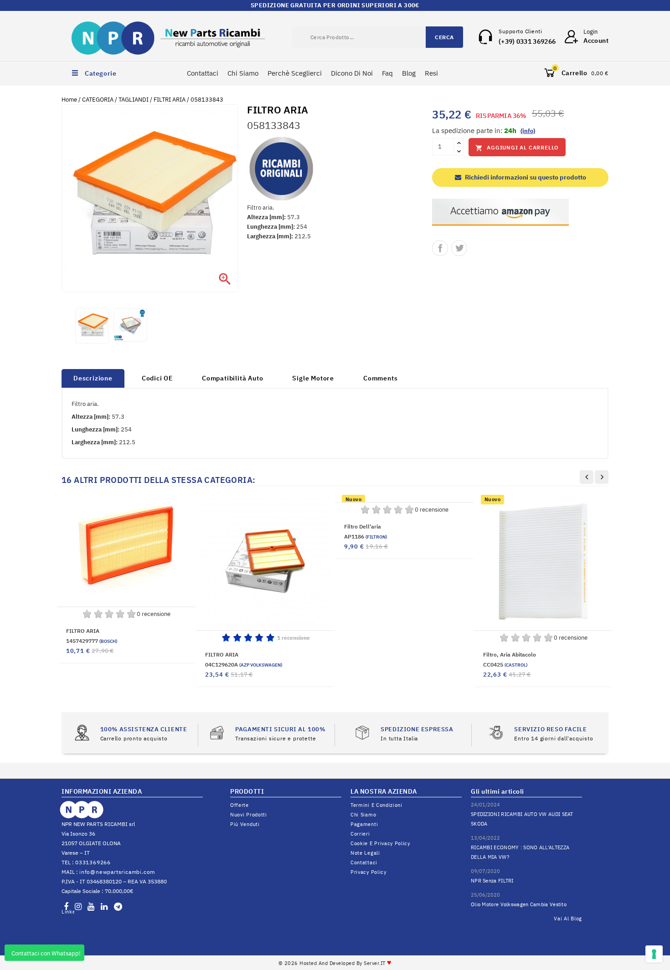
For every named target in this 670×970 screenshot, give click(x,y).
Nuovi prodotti (248, 814)
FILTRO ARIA (82, 630)
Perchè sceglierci (295, 73)
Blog (409, 73)
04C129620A (243, 664)
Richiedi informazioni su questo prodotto (525, 177)
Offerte (239, 805)
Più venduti (245, 824)
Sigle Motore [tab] (313, 378)
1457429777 (91, 640)
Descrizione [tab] (93, 378)
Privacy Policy (368, 872)
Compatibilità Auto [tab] (232, 378)
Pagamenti (364, 824)
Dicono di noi (352, 73)
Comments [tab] (380, 378)
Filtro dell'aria (362, 526)
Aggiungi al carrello (517, 148)
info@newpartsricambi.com (117, 871)
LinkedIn (68, 911)
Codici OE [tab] (157, 378)
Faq (387, 73)
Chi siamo (363, 814)
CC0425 (505, 664)
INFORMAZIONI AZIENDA (102, 791)
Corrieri (360, 834)
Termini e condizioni (376, 805)
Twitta (459, 248)
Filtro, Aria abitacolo (509, 654)
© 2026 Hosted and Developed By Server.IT (335, 963)
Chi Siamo (242, 73)
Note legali (365, 853)
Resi (431, 73)
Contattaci (202, 73)
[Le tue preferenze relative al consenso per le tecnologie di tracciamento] (654, 954)
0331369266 (93, 862)
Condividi (440, 248)
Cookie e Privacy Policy (380, 843)
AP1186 (365, 536)
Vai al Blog (568, 918)
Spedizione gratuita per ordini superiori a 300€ (335, 5)
